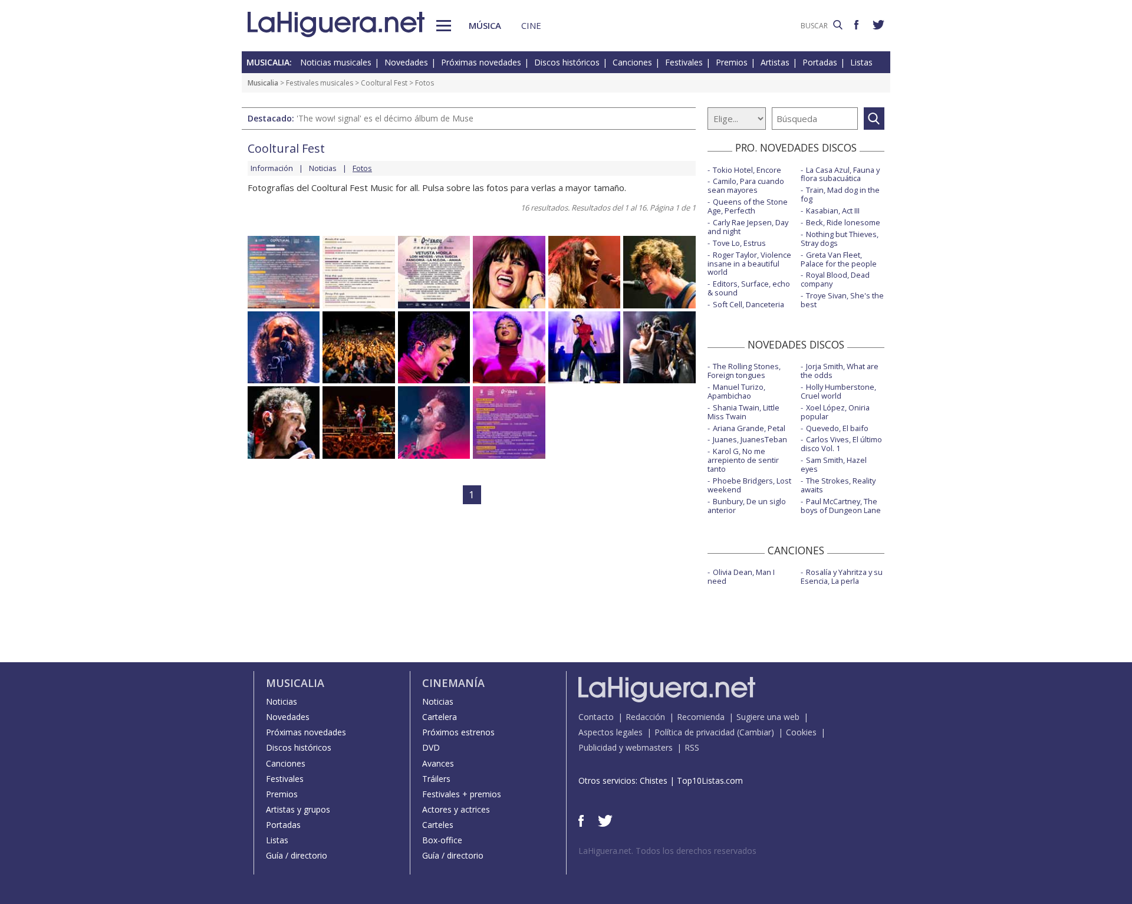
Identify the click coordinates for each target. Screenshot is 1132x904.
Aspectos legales (610, 732)
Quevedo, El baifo (837, 428)
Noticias (323, 168)
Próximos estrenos (458, 732)
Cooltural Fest (384, 83)
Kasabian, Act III (833, 210)
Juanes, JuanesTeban (750, 439)
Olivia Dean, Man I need (741, 576)
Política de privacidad (694, 732)
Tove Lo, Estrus (739, 243)
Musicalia (263, 83)
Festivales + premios (461, 794)
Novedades (406, 62)
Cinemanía (453, 683)
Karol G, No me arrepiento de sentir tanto (743, 460)
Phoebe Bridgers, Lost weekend (749, 485)
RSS (692, 747)
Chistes (653, 780)
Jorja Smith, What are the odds (839, 370)
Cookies (801, 732)
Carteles (437, 824)
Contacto (596, 716)
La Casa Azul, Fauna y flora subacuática (840, 174)
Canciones (632, 62)
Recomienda (701, 716)
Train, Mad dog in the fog (840, 194)
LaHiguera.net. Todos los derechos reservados (667, 850)
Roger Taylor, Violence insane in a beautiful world (749, 263)
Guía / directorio (296, 855)
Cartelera (439, 716)
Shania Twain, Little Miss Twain (743, 412)
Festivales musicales (319, 83)
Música (485, 25)
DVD (431, 747)
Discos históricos (567, 62)
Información (272, 168)
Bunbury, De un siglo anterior (747, 505)
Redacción (645, 716)
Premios (732, 62)
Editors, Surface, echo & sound (749, 288)
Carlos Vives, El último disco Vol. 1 (841, 443)
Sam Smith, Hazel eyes (834, 464)
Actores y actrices (456, 809)
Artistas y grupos (298, 809)
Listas (861, 62)
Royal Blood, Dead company (835, 279)
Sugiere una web (767, 716)
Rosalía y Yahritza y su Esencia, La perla (842, 576)
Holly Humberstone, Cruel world (838, 391)
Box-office (442, 840)
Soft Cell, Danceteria (748, 304)
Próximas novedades (481, 62)
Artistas (775, 62)
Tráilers (436, 778)
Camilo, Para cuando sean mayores (746, 185)
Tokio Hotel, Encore (747, 170)
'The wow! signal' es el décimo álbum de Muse (385, 118)
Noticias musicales (335, 62)
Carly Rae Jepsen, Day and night (748, 226)
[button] (443, 25)
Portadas (819, 62)
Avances (438, 763)
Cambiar (755, 732)
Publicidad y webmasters (625, 747)
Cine (531, 25)
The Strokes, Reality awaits (838, 485)
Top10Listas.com (710, 780)
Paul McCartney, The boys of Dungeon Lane (841, 505)
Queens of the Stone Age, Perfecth (748, 206)
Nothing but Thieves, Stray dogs (839, 238)
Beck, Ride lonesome (843, 222)
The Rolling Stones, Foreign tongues (744, 370)
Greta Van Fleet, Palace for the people (839, 259)
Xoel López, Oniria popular (835, 412)
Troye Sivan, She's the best (842, 300)
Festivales (684, 62)
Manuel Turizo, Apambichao (736, 391)
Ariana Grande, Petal (749, 428)
